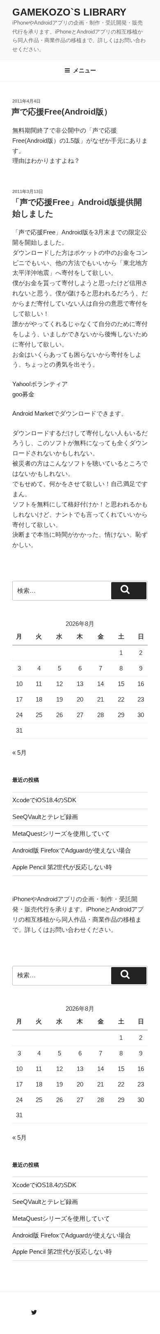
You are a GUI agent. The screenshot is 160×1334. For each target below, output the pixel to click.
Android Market (32, 413)
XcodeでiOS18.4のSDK (44, 799)
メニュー (84, 70)
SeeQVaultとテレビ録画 (45, 816)
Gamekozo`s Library (69, 12)
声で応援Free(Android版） (61, 111)
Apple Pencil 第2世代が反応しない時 (62, 867)
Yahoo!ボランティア (40, 383)
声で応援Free (36, 232)
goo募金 (23, 394)
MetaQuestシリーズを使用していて (61, 833)
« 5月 (19, 752)
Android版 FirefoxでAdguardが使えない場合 (71, 850)
